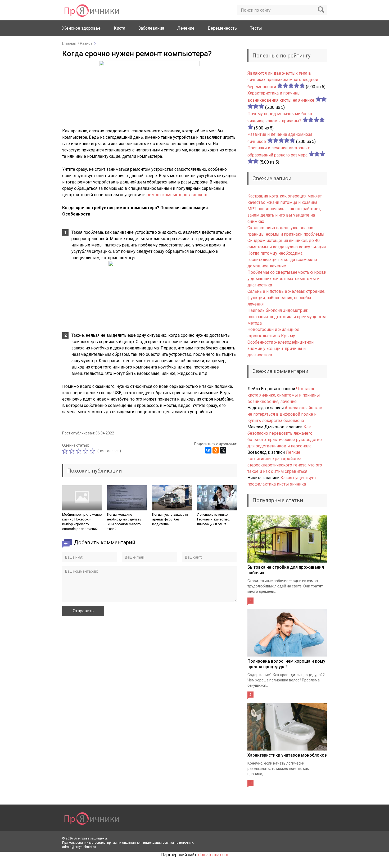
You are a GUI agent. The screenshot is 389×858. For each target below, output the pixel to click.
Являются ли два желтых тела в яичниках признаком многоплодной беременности (282, 80)
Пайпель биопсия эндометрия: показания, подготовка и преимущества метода (286, 317)
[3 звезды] (79, 451)
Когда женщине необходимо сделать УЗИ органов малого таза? (124, 522)
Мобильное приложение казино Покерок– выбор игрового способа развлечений (82, 522)
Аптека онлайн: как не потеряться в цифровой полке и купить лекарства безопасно (284, 414)
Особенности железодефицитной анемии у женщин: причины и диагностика (280, 348)
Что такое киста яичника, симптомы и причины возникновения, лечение (283, 395)
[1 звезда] (65, 451)
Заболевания (151, 28)
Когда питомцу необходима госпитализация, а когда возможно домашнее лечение (282, 259)
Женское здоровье (81, 28)
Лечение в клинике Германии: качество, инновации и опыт (213, 519)
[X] (223, 450)
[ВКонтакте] (208, 450)
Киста (119, 28)
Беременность (222, 28)
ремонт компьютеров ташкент (177, 194)
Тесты (256, 28)
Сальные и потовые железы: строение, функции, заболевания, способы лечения (286, 298)
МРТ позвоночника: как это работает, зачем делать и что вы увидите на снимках (284, 215)
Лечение (186, 28)
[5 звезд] (93, 451)
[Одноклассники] (215, 450)
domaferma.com (213, 854)
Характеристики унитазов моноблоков (287, 755)
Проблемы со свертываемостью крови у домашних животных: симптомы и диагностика (286, 279)
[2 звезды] (72, 451)
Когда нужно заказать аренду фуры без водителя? (170, 519)
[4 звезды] (86, 451)
